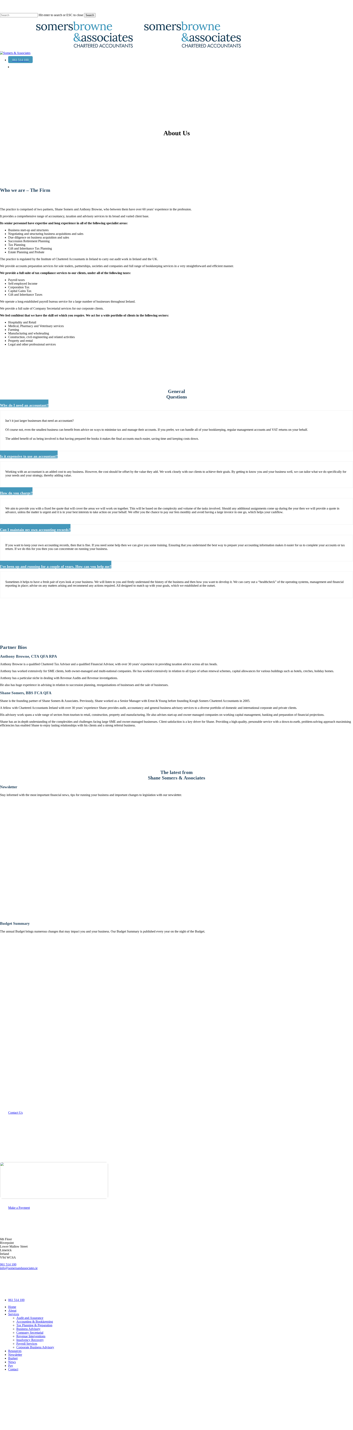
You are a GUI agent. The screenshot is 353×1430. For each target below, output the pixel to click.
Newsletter (15, 1354)
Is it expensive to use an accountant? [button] (29, 456)
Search (90, 15)
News (12, 1362)
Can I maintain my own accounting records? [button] (35, 530)
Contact (13, 1369)
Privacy (44, 1291)
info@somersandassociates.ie (19, 1268)
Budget (13, 1358)
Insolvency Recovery (30, 1340)
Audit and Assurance (29, 1318)
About (12, 1310)
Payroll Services (26, 1343)
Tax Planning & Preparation (34, 1325)
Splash (108, 1291)
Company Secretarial (29, 1332)
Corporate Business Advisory (35, 1347)
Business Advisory (28, 1329)
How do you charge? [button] (16, 493)
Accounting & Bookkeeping (34, 1321)
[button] (17, 1112)
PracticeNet (88, 1291)
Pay (10, 1365)
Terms (57, 1291)
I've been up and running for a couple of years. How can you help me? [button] (55, 566)
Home (12, 1307)
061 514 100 (8, 1264)
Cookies (71, 1291)
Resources (14, 1351)
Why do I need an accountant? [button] (24, 405)
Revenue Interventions (30, 1336)
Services (13, 1314)
